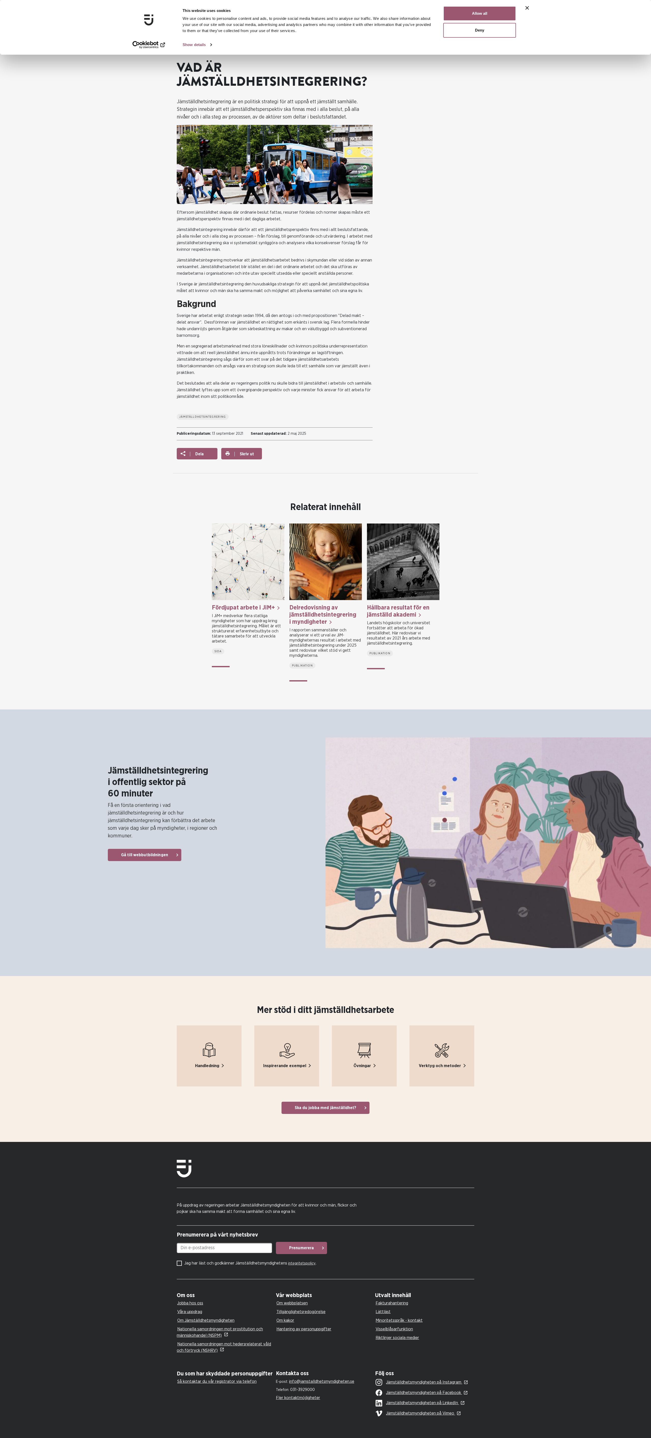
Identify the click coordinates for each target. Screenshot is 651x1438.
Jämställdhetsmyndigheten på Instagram (424, 1382)
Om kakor (285, 1320)
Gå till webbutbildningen (144, 855)
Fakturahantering (392, 1303)
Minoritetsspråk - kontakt (399, 1320)
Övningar (362, 1066)
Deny (479, 30)
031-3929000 (302, 1389)
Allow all (479, 13)
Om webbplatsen (292, 1303)
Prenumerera (301, 1248)
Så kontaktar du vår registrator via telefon (217, 1381)
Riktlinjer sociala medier (397, 1337)
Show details (194, 44)
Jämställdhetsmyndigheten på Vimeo (420, 1413)
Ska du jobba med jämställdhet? (326, 1108)
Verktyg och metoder (440, 1066)
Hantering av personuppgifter (303, 1329)
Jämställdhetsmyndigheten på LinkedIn (422, 1403)
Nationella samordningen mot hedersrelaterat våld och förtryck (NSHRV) (224, 1347)
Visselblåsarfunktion (394, 1329)
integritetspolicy (302, 1263)
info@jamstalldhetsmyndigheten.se (321, 1381)
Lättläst (383, 1312)
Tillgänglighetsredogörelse (301, 1312)
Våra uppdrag (189, 1312)
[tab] (225, 1295)
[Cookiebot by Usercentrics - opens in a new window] (149, 45)
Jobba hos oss (190, 1303)
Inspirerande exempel (284, 1066)
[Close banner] (527, 8)
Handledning (207, 1066)
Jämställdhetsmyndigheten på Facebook (424, 1392)
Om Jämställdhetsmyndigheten (205, 1320)
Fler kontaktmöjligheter (298, 1398)
